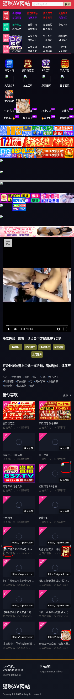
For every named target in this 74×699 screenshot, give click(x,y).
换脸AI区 (32, 40)
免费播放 (16, 377)
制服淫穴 (16, 35)
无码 (43, 377)
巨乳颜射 (63, 51)
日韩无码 (32, 28)
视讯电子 (28, 118)
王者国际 (7, 517)
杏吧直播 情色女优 (12, 486)
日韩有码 (32, 24)
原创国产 (16, 28)
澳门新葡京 (9, 423)
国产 (35, 377)
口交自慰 (32, 35)
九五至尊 (43, 454)
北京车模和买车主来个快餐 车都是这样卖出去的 (28, 580)
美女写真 (40, 381)
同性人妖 (16, 40)
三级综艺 (47, 40)
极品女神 (22, 385)
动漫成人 (63, 40)
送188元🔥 (9, 118)
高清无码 (43, 517)
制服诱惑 (9, 381)
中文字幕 (63, 24)
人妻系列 (32, 47)
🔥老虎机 (46, 118)
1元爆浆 (64, 110)
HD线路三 (44, 347)
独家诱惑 (16, 51)
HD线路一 (15, 347)
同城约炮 (59, 347)
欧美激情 (47, 28)
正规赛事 (28, 110)
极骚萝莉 (47, 47)
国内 (27, 377)
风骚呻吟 (9, 385)
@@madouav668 (12, 674)
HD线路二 (30, 347)
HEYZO (63, 47)
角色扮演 (53, 381)
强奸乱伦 (47, 35)
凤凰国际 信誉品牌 (49, 423)
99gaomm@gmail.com (52, 671)
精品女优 (63, 35)
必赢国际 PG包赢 (48, 486)
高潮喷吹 (47, 51)
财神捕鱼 (65, 118)
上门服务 (37, 354)
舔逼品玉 (54, 377)
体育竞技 (9, 110)
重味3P (16, 47)
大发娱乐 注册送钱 (12, 454)
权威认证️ (46, 110)
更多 (65, 395)
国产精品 (16, 24)
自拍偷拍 (47, 24)
